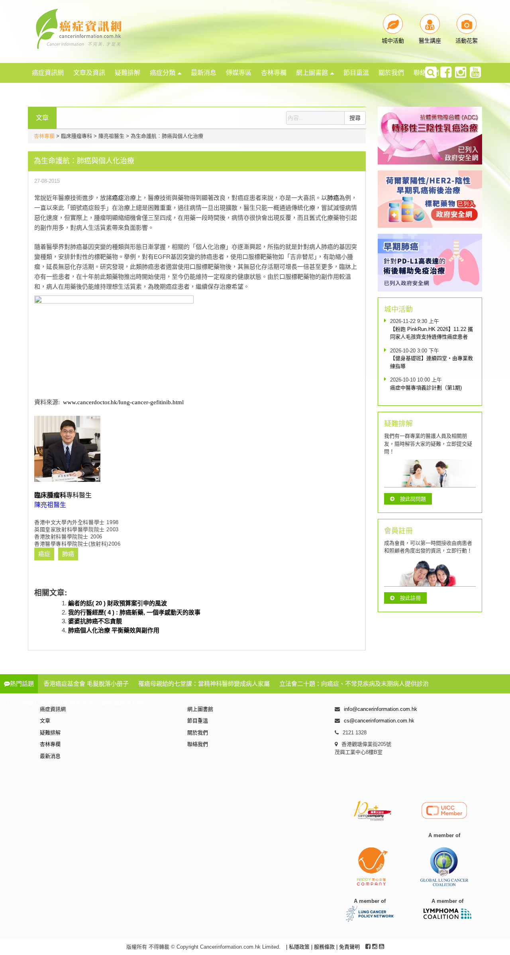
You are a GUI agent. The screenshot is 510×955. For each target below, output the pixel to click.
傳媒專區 (238, 72)
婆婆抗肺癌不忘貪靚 (95, 621)
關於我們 (391, 72)
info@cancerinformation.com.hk (380, 709)
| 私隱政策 (298, 947)
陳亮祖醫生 (50, 504)
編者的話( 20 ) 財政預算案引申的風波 (117, 603)
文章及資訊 (89, 72)
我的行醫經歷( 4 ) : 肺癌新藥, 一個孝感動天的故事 (134, 612)
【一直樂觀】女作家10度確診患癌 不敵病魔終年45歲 (74, 702)
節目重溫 (356, 72)
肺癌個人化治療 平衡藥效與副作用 (113, 630)
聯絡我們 (197, 744)
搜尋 (355, 118)
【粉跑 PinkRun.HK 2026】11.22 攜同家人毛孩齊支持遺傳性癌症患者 (431, 333)
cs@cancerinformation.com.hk (379, 721)
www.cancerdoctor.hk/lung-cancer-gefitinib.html (123, 402)
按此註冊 (410, 598)
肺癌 (333, 197)
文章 (45, 721)
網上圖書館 (312, 72)
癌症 (118, 197)
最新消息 (203, 72)
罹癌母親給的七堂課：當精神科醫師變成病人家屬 (204, 683)
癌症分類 (162, 72)
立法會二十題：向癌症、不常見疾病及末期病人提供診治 (354, 683)
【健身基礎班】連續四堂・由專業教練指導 (431, 362)
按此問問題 (413, 499)
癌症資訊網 (48, 72)
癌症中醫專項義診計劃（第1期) (426, 388)
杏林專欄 (273, 72)
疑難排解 (127, 72)
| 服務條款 (323, 947)
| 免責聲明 (348, 947)
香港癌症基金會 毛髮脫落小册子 (86, 683)
